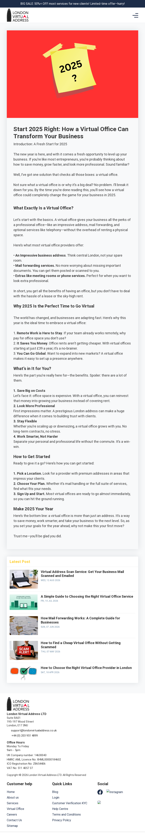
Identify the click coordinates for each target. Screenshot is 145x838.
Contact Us (14, 820)
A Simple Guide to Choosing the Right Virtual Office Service (87, 596)
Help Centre (60, 809)
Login (55, 797)
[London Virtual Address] (18, 15)
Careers (12, 814)
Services (12, 803)
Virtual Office (15, 809)
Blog (55, 792)
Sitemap (12, 826)
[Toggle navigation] (135, 15)
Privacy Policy (61, 820)
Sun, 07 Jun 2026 (50, 627)
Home (11, 792)
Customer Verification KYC (69, 803)
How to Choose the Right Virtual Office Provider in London (86, 668)
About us (13, 797)
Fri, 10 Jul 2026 (49, 601)
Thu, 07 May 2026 (50, 651)
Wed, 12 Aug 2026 (50, 580)
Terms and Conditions (66, 814)
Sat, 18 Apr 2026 (50, 672)
